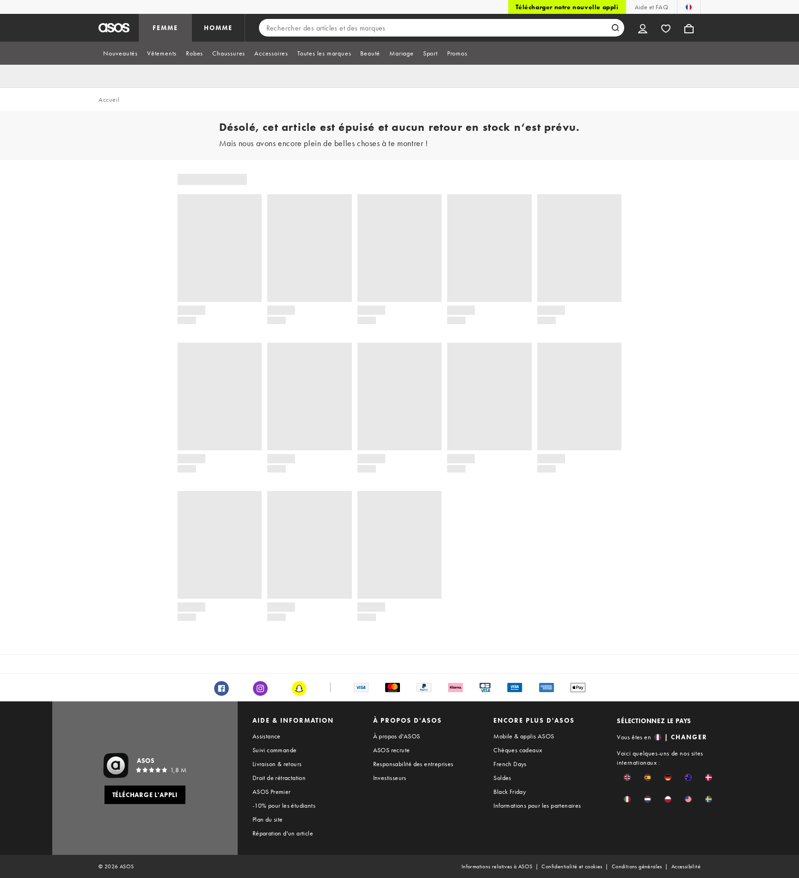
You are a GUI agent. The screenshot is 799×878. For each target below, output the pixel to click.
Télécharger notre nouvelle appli (567, 7)
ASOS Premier (271, 791)
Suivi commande (274, 750)
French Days (509, 764)
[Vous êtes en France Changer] (688, 7)
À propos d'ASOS (396, 736)
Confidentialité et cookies (571, 866)
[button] (627, 777)
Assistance (266, 736)
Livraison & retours (277, 764)
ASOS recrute (391, 750)
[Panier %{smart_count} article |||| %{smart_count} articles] (689, 28)
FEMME (165, 28)
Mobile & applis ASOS (523, 736)
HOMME (218, 28)
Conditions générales (637, 866)
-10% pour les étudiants (283, 805)
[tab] (120, 53)
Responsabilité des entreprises (413, 764)
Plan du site (267, 819)
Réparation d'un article (282, 833)
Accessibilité (686, 866)
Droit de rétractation (279, 778)
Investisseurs (389, 778)
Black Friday (509, 791)
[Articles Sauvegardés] (665, 28)
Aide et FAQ (651, 7)
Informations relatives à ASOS (497, 866)
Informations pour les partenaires (537, 805)
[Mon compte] (642, 28)
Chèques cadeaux (517, 750)
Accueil (108, 99)
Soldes (502, 778)
